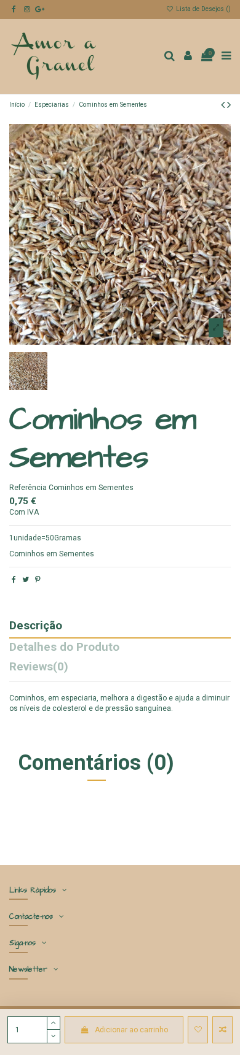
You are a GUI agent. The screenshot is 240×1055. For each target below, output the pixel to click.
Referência (28, 487)
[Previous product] (224, 104)
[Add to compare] (222, 1029)
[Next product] (229, 104)
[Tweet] (25, 579)
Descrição (35, 626)
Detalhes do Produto (64, 648)
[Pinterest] (38, 579)
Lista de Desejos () (202, 9)
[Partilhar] (14, 579)
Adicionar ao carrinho (131, 1030)
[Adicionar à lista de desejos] (198, 1029)
